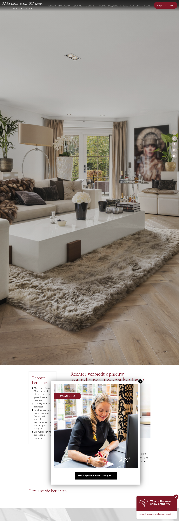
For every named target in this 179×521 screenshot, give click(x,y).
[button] (140, 381)
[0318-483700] (174, 132)
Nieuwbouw (64, 5)
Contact (146, 5)
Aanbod (52, 5)
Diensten (90, 5)
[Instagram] (174, 150)
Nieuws (124, 5)
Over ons (135, 5)
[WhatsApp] (174, 138)
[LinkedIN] (174, 155)
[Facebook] (174, 144)
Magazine (113, 5)
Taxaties (101, 5)
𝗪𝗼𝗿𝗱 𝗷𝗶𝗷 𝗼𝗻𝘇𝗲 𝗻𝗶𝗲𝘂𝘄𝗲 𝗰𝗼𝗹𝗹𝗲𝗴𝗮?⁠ (94, 475)
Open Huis (78, 5)
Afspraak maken (165, 5)
